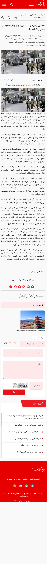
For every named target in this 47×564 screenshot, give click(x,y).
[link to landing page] (37, 4)
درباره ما (25, 479)
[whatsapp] (23, 286)
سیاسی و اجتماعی (37, 14)
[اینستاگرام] (20, 485)
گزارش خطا (4, 343)
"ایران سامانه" (18, 501)
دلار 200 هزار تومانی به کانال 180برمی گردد (26, 438)
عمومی (23, 15)
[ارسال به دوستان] (15, 17)
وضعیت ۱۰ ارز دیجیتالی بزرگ (31, 445)
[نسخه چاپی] (2, 17)
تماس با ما (17, 479)
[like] (15, 343)
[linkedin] (19, 286)
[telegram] (34, 286)
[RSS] (14, 485)
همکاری (9, 479)
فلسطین (23, 296)
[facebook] (10, 286)
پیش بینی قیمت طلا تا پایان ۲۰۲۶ (29, 452)
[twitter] (27, 286)
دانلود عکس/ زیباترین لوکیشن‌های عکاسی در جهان (30, 330)
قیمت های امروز (35, 479)
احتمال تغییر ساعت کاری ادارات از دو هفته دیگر (24, 432)
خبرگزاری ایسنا (34, 271)
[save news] (8, 17)
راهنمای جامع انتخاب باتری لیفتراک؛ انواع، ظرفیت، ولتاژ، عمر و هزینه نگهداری (25, 417)
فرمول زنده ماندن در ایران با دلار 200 (28, 425)
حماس (32, 296)
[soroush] (14, 286)
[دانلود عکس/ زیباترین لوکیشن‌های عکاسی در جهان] (32, 319)
